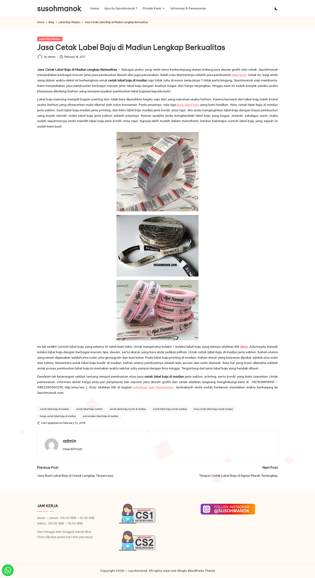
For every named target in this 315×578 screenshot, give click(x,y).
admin (69, 441)
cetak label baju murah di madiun (128, 408)
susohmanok (59, 9)
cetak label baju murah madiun (170, 408)
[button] (72, 449)
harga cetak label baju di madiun (58, 416)
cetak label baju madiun (89, 408)
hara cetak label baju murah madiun (213, 408)
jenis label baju (188, 105)
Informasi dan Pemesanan (153, 387)
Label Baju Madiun (50, 39)
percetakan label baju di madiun (100, 416)
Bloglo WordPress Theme (196, 571)
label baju (239, 75)
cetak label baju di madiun (54, 408)
